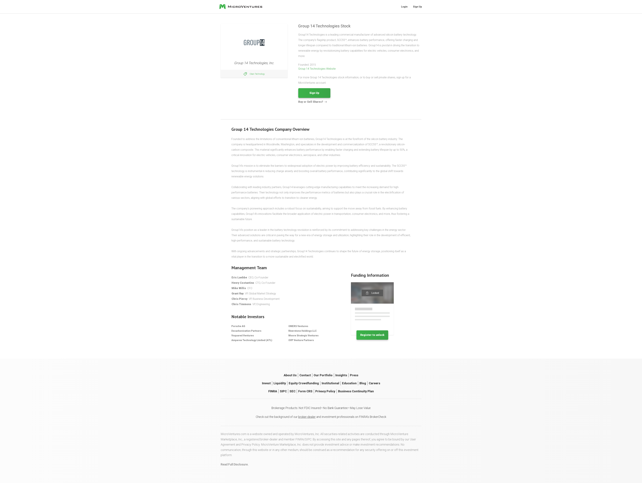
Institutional (330, 383)
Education (349, 383)
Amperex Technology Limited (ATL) (251, 340)
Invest (266, 383)
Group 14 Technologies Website (317, 68)
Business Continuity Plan (356, 391)
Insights (341, 375)
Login (404, 6)
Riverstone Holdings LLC (302, 331)
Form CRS (305, 391)
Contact (305, 375)
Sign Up (417, 6)
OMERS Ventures (298, 326)
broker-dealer (307, 417)
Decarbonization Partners (246, 331)
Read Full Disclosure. (234, 464)
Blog (362, 383)
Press (354, 375)
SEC (292, 391)
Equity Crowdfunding (304, 383)
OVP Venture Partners (301, 340)
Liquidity (280, 383)
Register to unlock (372, 335)
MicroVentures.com (233, 434)
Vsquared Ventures (242, 335)
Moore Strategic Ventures (303, 335)
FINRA (272, 391)
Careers (374, 383)
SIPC (283, 391)
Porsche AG (238, 326)
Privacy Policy (325, 391)
